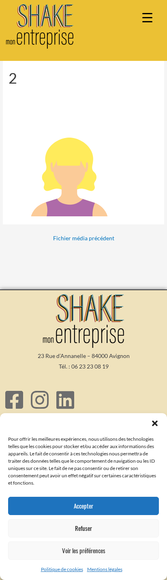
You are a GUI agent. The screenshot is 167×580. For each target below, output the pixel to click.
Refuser (83, 528)
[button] (155, 423)
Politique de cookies (62, 569)
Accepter (83, 505)
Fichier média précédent (83, 238)
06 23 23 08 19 (90, 366)
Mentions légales (104, 569)
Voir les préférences (83, 550)
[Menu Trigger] (147, 17)
